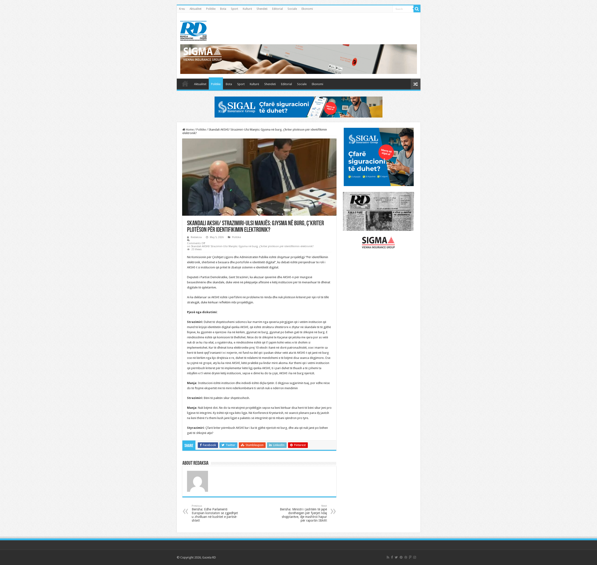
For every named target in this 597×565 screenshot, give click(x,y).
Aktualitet (195, 8)
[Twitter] (396, 557)
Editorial (277, 8)
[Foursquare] (410, 557)
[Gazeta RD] (193, 29)
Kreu (182, 8)
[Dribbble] (406, 557)
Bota (223, 8)
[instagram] (415, 557)
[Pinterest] (401, 557)
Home (189, 129)
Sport (234, 8)
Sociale (292, 8)
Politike (210, 8)
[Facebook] (392, 557)
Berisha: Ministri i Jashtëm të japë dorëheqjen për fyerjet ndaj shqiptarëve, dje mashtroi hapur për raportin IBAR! (303, 513)
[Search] (416, 8)
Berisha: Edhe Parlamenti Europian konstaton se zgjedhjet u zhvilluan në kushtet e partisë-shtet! (215, 513)
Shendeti (262, 8)
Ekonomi (307, 8)
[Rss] (388, 557)
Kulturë (247, 8)
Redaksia (196, 237)
